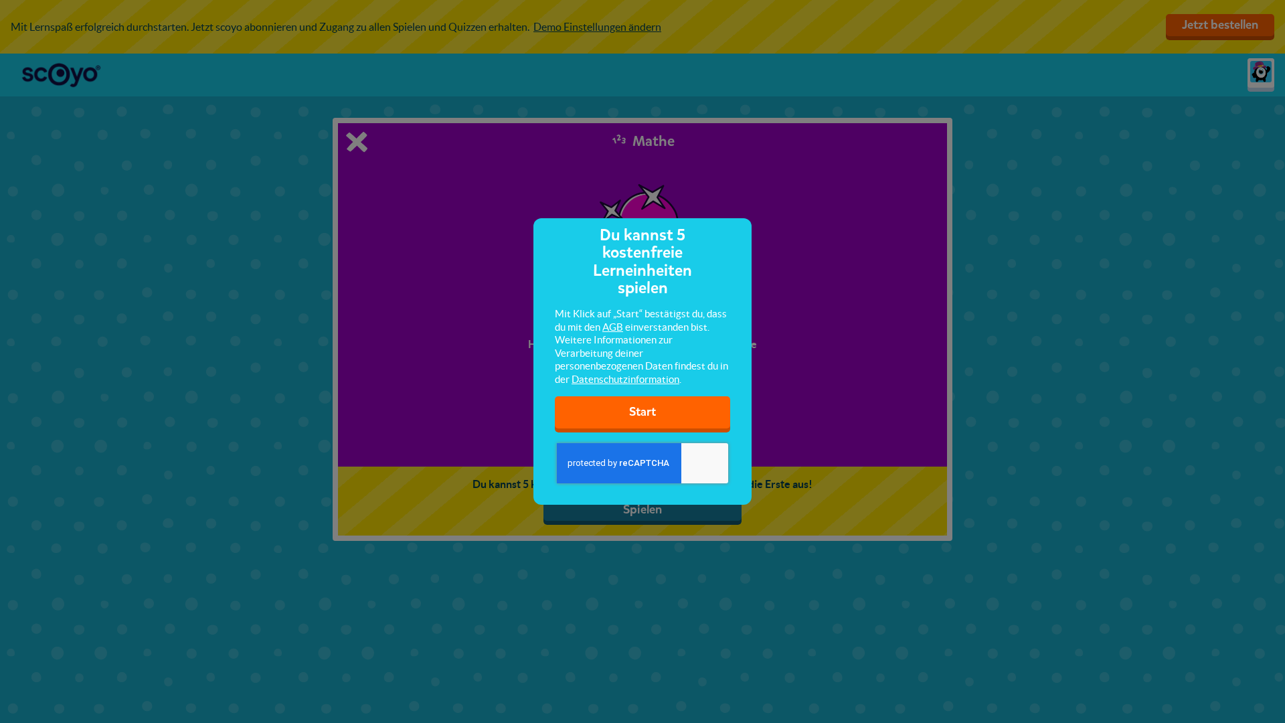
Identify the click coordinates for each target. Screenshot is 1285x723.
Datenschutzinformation (625, 379)
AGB (612, 327)
